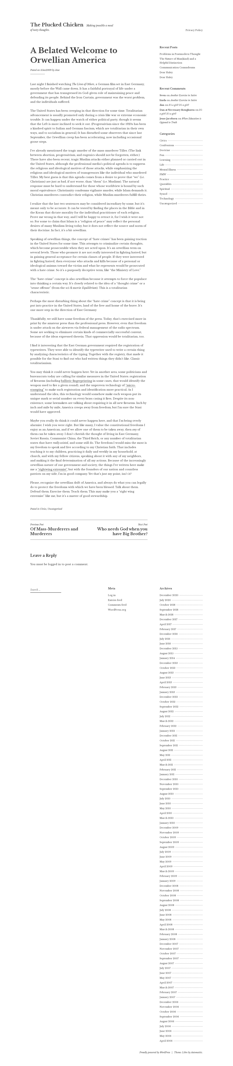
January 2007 (167, 997)
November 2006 (169, 1006)
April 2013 (166, 682)
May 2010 (165, 808)
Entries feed (115, 600)
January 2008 (167, 939)
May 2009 (165, 861)
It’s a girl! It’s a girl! (179, 105)
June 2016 (165, 643)
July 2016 (165, 638)
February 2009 (168, 876)
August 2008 (167, 905)
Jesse (57, 70)
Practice (164, 179)
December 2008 (169, 885)
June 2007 (165, 973)
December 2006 (169, 1002)
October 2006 (168, 1011)
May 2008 (165, 919)
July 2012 (165, 716)
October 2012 (167, 701)
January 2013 (167, 692)
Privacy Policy (194, 30)
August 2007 (167, 963)
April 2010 (166, 813)
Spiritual (165, 189)
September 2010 (169, 789)
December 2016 (169, 634)
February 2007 (168, 992)
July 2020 (165, 600)
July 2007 (165, 968)
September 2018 (169, 609)
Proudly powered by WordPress (154, 1052)
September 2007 (169, 958)
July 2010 (165, 798)
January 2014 (167, 658)
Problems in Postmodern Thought (180, 54)
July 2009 (165, 851)
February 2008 (168, 934)
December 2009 (169, 827)
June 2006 (166, 1031)
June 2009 (166, 856)
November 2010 (169, 784)
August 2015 (166, 653)
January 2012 (167, 730)
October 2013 (167, 668)
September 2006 (169, 1016)
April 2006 (166, 1040)
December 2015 (169, 648)
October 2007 (168, 953)
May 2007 (165, 977)
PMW (163, 174)
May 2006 (165, 1036)
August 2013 (167, 672)
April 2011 (165, 759)
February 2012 (168, 726)
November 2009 (169, 832)
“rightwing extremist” (52, 469)
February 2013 (168, 687)
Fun (162, 155)
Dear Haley (166, 72)
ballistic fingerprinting (76, 380)
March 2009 (167, 871)
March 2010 (167, 818)
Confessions (167, 145)
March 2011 (166, 764)
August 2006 (167, 1021)
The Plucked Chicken (57, 25)
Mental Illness (168, 169)
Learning (165, 159)
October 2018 (167, 604)
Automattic (196, 1052)
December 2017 (168, 619)
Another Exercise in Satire (183, 95)
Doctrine (165, 150)
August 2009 (167, 847)
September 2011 (169, 745)
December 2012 (169, 696)
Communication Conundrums (177, 67)
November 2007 (169, 948)
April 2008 (166, 924)
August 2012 (167, 711)
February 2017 (168, 629)
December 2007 (169, 943)
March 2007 (167, 987)
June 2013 (165, 677)
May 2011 (165, 755)
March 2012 (166, 721)
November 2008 (169, 890)
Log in (112, 595)
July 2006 (165, 1026)
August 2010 (167, 793)
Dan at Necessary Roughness (177, 109)
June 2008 (166, 914)
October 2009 (168, 837)
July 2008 (165, 910)
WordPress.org (117, 609)
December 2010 (169, 779)
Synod (163, 193)
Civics (43, 508)
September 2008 (169, 900)
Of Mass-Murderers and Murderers (54, 529)
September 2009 (169, 842)
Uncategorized (55, 508)
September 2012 (169, 706)
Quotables (166, 184)
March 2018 (166, 614)
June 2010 (165, 803)
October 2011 (167, 740)
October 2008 (168, 895)
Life (162, 164)
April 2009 (166, 866)
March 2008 (167, 929)
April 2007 (166, 982)
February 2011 (168, 769)
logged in (54, 564)
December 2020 (169, 595)
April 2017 (166, 624)
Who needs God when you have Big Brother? (122, 529)
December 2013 (169, 663)
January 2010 (167, 823)
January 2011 (167, 774)
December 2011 (168, 735)
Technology (167, 198)
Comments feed (117, 604)
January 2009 (167, 881)
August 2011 (166, 750)
